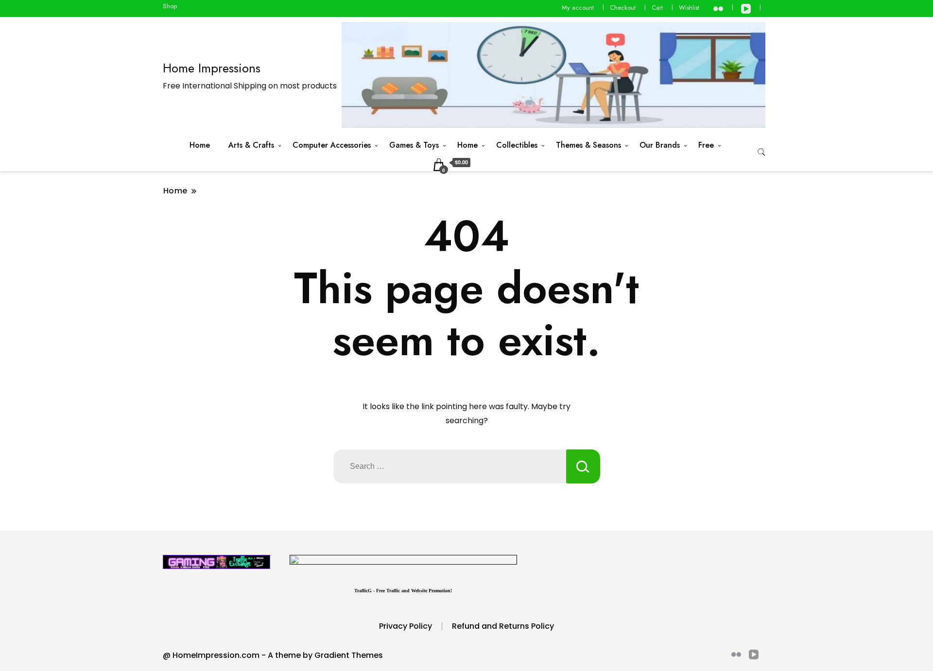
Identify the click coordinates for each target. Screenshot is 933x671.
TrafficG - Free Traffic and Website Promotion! (403, 590)
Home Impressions (211, 68)
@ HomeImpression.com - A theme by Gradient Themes (273, 655)
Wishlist (689, 7)
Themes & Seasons (588, 145)
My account (578, 7)
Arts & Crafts (251, 145)
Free (706, 145)
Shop (170, 6)
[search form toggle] (761, 152)
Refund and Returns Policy (503, 626)
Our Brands (659, 145)
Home (200, 145)
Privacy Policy (405, 626)
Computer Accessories (332, 145)
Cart (657, 7)
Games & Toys (414, 145)
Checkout (623, 7)
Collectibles (516, 145)
